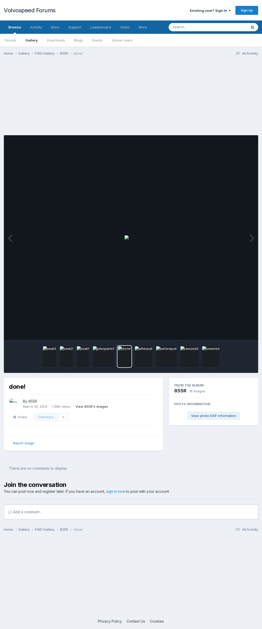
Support (75, 27)
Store (55, 27)
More (143, 27)
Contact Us (136, 621)
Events (97, 40)
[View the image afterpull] (143, 356)
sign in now (115, 491)
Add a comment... (27, 512)
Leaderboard (100, 27)
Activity (36, 27)
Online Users (122, 40)
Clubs (124, 27)
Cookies (157, 621)
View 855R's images (91, 406)
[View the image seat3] (49, 356)
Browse (14, 27)
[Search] (252, 27)
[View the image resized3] (189, 356)
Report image (23, 443)
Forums (10, 40)
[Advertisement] (131, 99)
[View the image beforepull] (166, 356)
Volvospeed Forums (30, 10)
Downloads (56, 40)
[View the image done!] (124, 356)
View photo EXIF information (213, 416)
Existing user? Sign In (209, 10)
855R (32, 401)
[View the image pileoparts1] (103, 356)
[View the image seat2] (66, 356)
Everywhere (231, 27)
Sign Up (247, 10)
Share (21, 417)
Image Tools (237, 331)
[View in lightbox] (131, 237)
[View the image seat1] (83, 356)
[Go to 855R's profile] (14, 404)
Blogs (78, 40)
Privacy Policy (110, 621)
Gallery (31, 40)
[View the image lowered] (210, 356)
